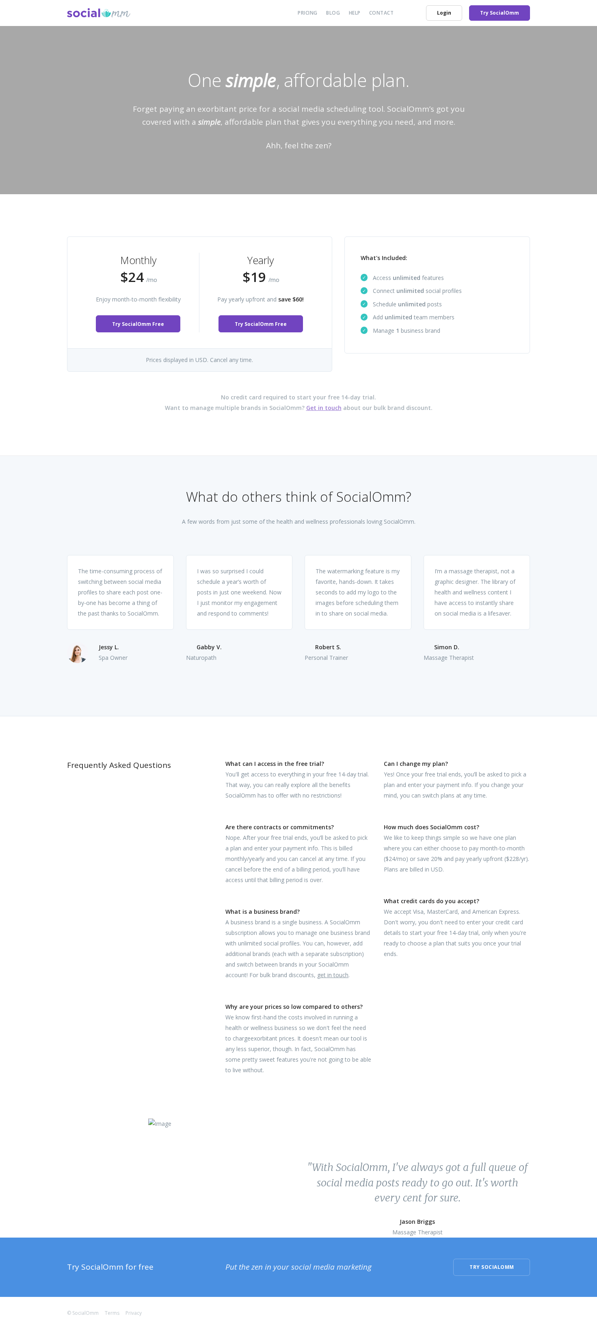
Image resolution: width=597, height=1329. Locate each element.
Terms (112, 1312)
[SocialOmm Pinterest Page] (527, 1312)
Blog (333, 12)
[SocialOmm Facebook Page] (481, 1312)
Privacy (133, 1312)
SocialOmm (85, 1312)
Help (355, 12)
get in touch (332, 975)
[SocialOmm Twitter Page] (496, 1312)
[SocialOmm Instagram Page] (512, 1312)
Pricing (308, 12)
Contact (381, 12)
